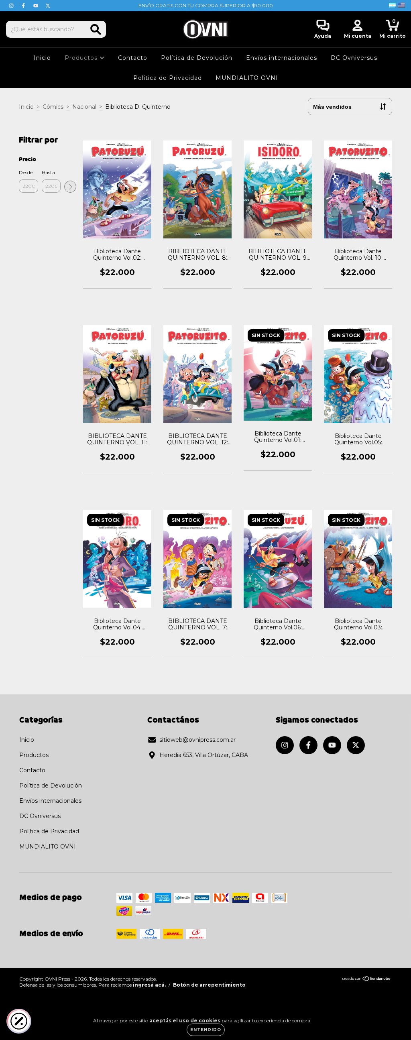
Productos (82, 57)
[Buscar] (95, 29)
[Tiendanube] (367, 980)
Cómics (53, 106)
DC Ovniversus (354, 57)
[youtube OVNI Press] (37, 5)
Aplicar (70, 187)
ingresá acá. (149, 985)
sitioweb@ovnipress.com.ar (197, 739)
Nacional (84, 106)
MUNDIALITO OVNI (247, 77)
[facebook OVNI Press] (24, 5)
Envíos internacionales (281, 57)
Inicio (42, 57)
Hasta (48, 172)
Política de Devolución (196, 57)
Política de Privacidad (167, 77)
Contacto (132, 57)
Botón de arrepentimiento (209, 985)
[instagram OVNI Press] (12, 5)
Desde (26, 172)
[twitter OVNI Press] (48, 5)
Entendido (205, 1029)
